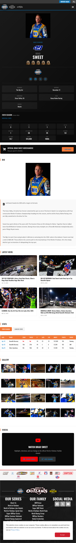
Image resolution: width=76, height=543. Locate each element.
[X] (40, 79)
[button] (74, 1)
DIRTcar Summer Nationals (13, 516)
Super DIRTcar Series (13, 513)
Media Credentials (38, 518)
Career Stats (19, 329)
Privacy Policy (15, 530)
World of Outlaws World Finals (38, 510)
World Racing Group (38, 513)
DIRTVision (38, 503)
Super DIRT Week (38, 508)
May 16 (3, 348)
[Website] (31, 79)
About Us (13, 503)
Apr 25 (3, 344)
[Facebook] (36, 79)
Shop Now (68, 149)
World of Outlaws (13, 505)
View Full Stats (6, 118)
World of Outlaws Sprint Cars (13, 510)
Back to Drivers (38, 42)
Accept (62, 535)
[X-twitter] (62, 504)
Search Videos (30, 459)
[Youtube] (68, 504)
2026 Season (6, 329)
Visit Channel (48, 459)
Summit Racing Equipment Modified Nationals (13, 520)
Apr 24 (3, 341)
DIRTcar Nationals (38, 505)
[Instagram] (45, 79)
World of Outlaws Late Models (13, 508)
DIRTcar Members (38, 516)
